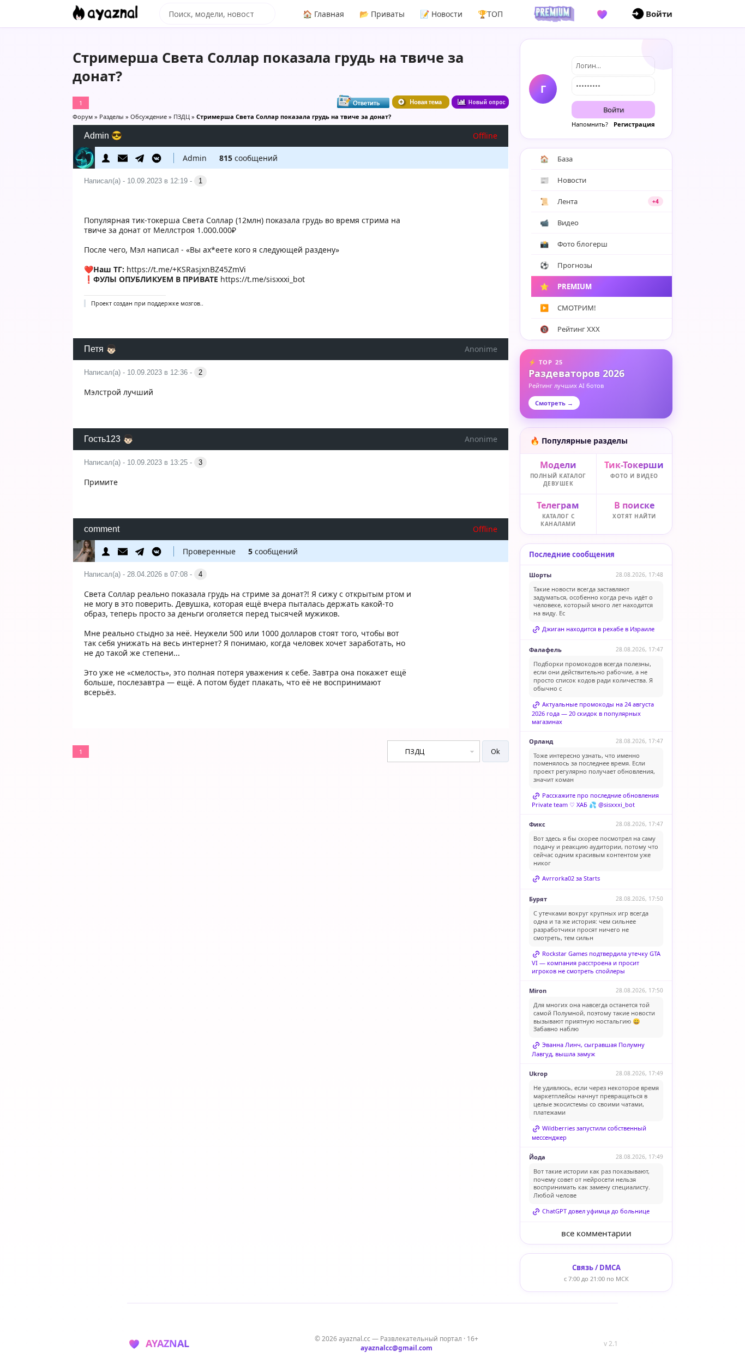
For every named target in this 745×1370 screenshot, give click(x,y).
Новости (563, 180)
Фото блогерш (574, 244)
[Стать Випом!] (552, 13)
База (556, 159)
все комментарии (596, 1233)
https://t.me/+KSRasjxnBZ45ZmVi (186, 269)
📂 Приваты (382, 14)
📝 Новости (441, 14)
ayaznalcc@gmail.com (396, 1348)
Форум (83, 116)
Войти (613, 110)
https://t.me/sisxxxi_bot (262, 279)
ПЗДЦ (181, 116)
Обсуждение (148, 116)
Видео (559, 223)
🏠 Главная (323, 14)
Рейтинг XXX (570, 329)
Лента (599, 201)
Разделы (111, 116)
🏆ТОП (490, 14)
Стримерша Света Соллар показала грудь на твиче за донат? (293, 116)
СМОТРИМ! (568, 308)
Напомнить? (590, 124)
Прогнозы (566, 265)
